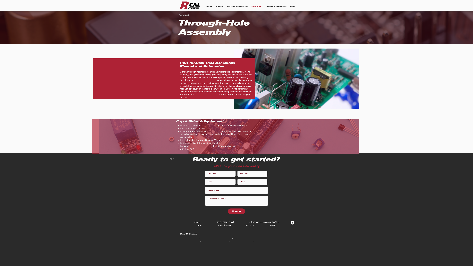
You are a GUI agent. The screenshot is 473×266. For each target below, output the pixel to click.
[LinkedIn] (292, 222)
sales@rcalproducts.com (260, 222)
